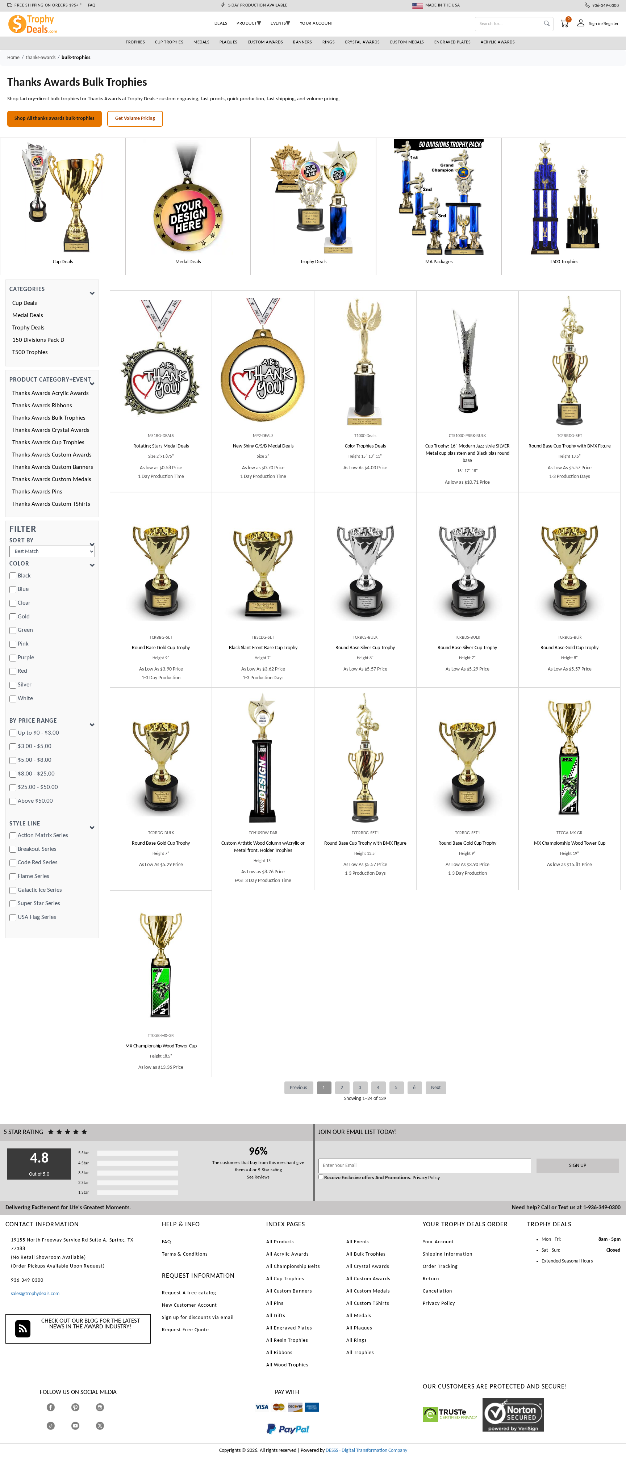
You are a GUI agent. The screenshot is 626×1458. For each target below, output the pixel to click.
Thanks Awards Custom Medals (51, 479)
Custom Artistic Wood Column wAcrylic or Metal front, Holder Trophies (263, 847)
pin (74, 1415)
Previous (299, 1088)
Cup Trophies (169, 42)
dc (290, 1415)
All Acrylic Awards (287, 1254)
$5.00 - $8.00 (34, 760)
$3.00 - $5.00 (34, 746)
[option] (62, 206)
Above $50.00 (35, 801)
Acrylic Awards (498, 42)
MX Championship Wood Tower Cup (569, 843)
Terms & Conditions (185, 1254)
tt (57, 1425)
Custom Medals (407, 42)
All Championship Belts (293, 1266)
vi (256, 1415)
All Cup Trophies (285, 1279)
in (106, 1407)
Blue (23, 589)
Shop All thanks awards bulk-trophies (54, 118)
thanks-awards (40, 57)
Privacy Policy (426, 1178)
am (308, 1415)
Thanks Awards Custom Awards (52, 455)
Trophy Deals (28, 328)
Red (22, 671)
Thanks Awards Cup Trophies (48, 443)
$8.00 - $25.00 (36, 774)
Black (24, 576)
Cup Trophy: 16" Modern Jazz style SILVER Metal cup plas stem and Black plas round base (467, 453)
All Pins (274, 1303)
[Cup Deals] (63, 197)
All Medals (358, 1316)
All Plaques (359, 1328)
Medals (201, 42)
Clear (24, 603)
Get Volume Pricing (135, 118)
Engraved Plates (452, 42)
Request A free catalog (189, 1293)
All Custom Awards (368, 1279)
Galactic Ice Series (40, 890)
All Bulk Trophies (365, 1254)
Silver (25, 685)
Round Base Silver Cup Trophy (365, 648)
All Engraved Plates (289, 1328)
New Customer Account (189, 1305)
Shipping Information (447, 1254)
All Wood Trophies (287, 1365)
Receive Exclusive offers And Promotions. (368, 1178)
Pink (23, 644)
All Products (280, 1242)
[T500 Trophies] (564, 197)
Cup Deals (24, 303)
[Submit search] (547, 24)
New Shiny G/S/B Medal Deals (263, 446)
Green (25, 630)
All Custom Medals (368, 1291)
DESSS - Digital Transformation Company (366, 1450)
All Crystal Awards (367, 1266)
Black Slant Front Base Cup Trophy (263, 648)
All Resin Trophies (287, 1340)
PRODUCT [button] (247, 23)
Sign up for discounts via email (198, 1317)
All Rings (356, 1340)
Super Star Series (39, 903)
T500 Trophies (30, 352)
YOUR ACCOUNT (316, 23)
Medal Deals (27, 315)
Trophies (135, 42)
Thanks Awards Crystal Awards (50, 430)
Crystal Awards (362, 42)
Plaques (229, 42)
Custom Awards (265, 42)
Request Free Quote (185, 1330)
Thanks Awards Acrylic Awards (50, 393)
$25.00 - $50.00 (38, 787)
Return (431, 1279)
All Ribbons (279, 1353)
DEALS (221, 23)
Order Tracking (440, 1266)
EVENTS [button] (278, 23)
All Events (358, 1242)
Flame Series (33, 876)
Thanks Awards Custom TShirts (51, 504)
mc (274, 1415)
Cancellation (437, 1291)
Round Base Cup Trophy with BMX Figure (570, 446)
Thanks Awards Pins (37, 492)
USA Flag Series (37, 917)
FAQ (92, 5)
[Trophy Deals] (313, 197)
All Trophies (360, 1353)
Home (13, 57)
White (25, 699)
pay (266, 1439)
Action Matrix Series (43, 835)
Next (436, 1088)
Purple (26, 658)
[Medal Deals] (188, 197)
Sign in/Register (604, 23)
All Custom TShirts (367, 1303)
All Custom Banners (289, 1291)
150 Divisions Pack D (38, 340)
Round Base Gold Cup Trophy (161, 648)
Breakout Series (37, 849)
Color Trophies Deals (365, 446)
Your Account (438, 1242)
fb (57, 1407)
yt (82, 1425)
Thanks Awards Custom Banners (52, 467)
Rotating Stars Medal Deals (161, 446)
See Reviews (258, 1177)
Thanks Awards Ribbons (42, 406)
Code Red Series (38, 863)
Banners (302, 42)
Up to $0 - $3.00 (38, 733)
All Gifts (275, 1316)
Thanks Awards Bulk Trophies (48, 418)
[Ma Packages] (439, 197)
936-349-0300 (604, 6)
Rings (328, 42)
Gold (24, 617)
